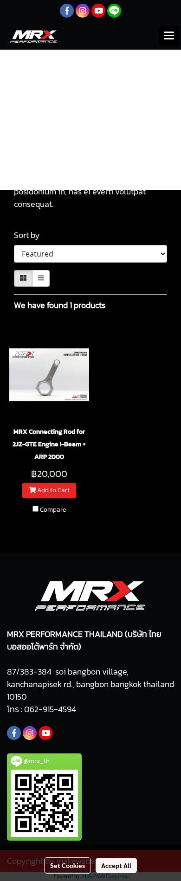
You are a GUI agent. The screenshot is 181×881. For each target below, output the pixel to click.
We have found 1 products (59, 305)
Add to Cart (53, 490)
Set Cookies (67, 865)
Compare (53, 509)
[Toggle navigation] (169, 36)
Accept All (116, 865)
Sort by (29, 235)
